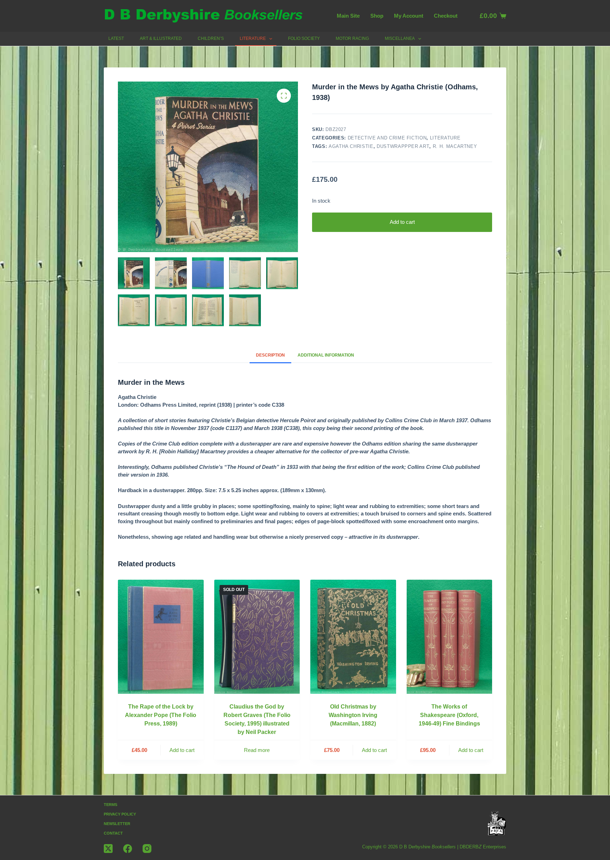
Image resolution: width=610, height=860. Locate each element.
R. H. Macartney (455, 146)
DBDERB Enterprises (483, 846)
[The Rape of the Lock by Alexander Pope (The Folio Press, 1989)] (161, 637)
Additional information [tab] (326, 355)
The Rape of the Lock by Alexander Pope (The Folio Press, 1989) (160, 715)
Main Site (348, 16)
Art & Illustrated (161, 38)
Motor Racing (352, 38)
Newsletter (117, 824)
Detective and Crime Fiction (387, 138)
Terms (110, 804)
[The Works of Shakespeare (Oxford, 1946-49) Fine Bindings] (449, 637)
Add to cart (402, 222)
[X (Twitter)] (108, 848)
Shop (376, 16)
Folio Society (304, 38)
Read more (257, 750)
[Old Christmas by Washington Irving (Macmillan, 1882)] (353, 637)
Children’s (211, 38)
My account (408, 16)
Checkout (446, 16)
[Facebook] (127, 848)
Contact (113, 833)
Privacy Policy (120, 814)
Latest (116, 38)
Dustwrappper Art (403, 146)
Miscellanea (400, 38)
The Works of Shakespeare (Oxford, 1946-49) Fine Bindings (449, 715)
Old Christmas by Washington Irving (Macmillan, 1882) (353, 715)
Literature (253, 38)
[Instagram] (147, 848)
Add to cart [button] (182, 750)
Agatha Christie (351, 146)
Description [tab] (270, 355)
